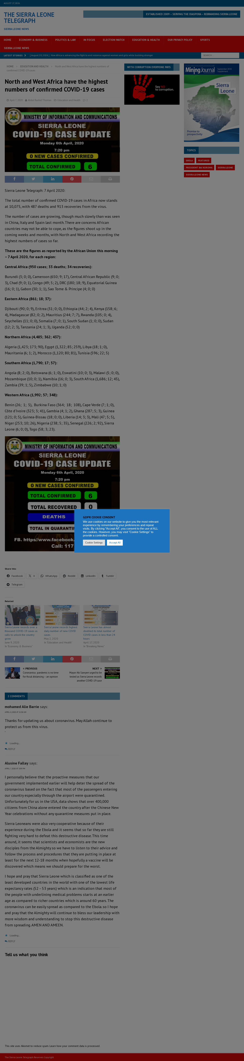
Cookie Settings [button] (94, 542)
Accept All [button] (114, 542)
